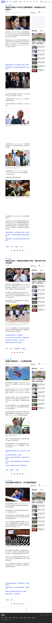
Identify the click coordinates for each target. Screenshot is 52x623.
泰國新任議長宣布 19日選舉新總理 (12, 593)
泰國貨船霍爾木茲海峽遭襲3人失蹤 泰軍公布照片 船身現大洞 (17, 451)
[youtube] (45, 615)
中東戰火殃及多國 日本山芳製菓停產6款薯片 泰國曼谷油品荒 (17, 588)
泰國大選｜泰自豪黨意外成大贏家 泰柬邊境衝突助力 (16, 465)
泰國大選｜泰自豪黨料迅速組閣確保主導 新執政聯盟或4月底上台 (17, 462)
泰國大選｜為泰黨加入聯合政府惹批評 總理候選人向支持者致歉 (17, 458)
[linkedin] (47, 615)
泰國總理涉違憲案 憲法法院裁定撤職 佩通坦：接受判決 (17, 64)
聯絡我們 (25, 617)
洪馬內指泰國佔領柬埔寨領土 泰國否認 (13, 454)
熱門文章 (34, 31)
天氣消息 (20, 1)
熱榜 (27, 1)
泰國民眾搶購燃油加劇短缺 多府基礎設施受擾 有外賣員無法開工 (17, 584)
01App (17, 617)
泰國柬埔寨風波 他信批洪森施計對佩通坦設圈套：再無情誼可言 (17, 68)
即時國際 (9, 5)
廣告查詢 (13, 617)
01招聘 (10, 617)
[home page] (3, 2)
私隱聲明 (29, 617)
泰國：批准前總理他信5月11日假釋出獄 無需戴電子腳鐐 (17, 337)
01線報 (2, 617)
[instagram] (42, 615)
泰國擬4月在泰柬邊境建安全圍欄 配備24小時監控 (15, 591)
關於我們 (6, 617)
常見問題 (21, 617)
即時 (24, 1)
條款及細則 (33, 617)
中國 (34, 1)
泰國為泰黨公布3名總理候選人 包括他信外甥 (14, 340)
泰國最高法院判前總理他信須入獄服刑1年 (13, 342)
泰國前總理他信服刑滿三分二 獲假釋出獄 (14, 335)
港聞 (7, 1)
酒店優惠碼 (15, 1)
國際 (31, 1)
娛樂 (10, 1)
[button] (41, 12)
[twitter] (50, 615)
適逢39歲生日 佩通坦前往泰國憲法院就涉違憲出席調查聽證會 (17, 235)
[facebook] (40, 615)
